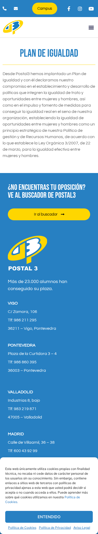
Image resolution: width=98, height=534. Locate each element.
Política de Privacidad (55, 528)
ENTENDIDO (49, 516)
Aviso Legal (81, 528)
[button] (91, 27)
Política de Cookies (22, 528)
